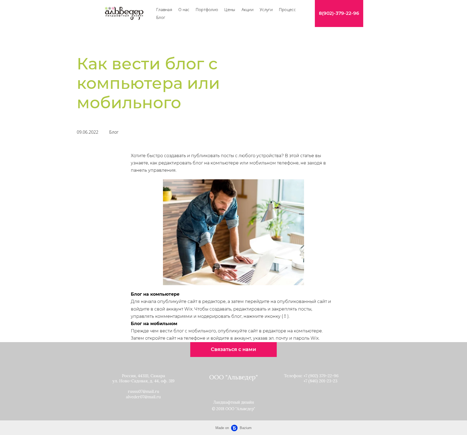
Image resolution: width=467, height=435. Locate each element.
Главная (164, 9)
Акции (248, 9)
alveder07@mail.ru (143, 396)
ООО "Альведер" (233, 377)
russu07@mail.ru (143, 391)
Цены (229, 9)
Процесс (287, 9)
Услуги (266, 9)
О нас (183, 9)
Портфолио (207, 9)
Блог (160, 17)
